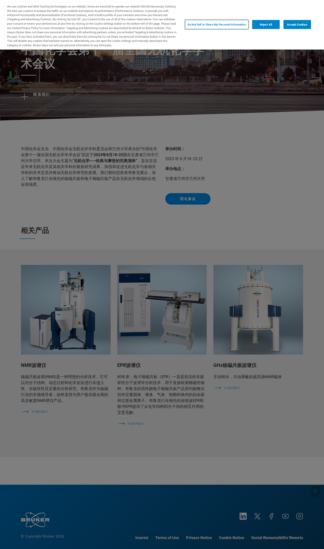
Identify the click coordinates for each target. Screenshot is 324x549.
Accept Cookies (297, 24)
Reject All (266, 24)
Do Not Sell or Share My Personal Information (217, 24)
